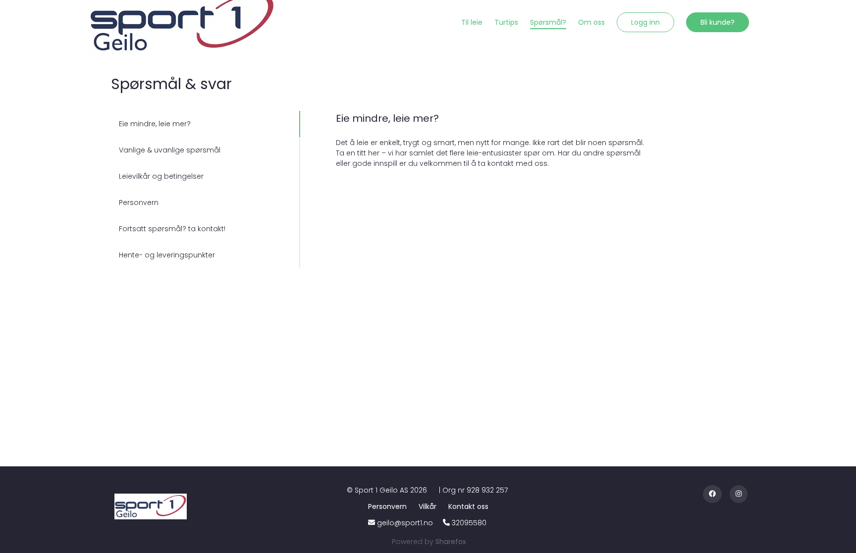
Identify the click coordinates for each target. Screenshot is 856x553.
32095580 (469, 523)
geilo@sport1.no (405, 523)
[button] (645, 22)
